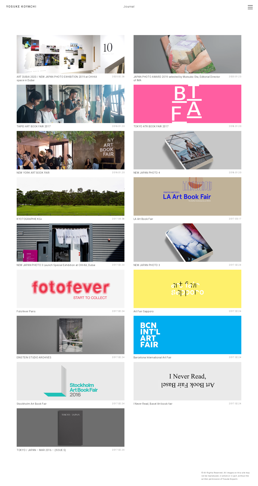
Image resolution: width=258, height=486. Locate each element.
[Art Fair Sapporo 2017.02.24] (187, 289)
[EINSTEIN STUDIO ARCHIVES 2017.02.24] (70, 335)
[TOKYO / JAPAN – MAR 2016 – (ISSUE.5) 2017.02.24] (70, 427)
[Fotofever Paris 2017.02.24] (70, 289)
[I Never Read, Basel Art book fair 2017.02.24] (187, 381)
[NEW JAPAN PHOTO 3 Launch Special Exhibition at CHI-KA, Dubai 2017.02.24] (70, 242)
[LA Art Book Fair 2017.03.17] (187, 196)
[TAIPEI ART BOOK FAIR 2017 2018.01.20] (70, 104)
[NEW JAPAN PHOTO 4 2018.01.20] (187, 150)
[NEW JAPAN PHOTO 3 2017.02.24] (187, 242)
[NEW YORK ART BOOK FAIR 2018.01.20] (70, 150)
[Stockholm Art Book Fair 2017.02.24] (70, 381)
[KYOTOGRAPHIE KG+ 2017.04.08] (70, 196)
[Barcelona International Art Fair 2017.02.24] (187, 335)
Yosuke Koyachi (21, 6)
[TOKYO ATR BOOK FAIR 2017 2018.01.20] (187, 104)
